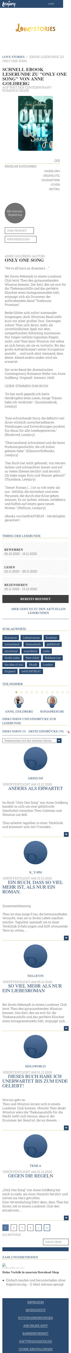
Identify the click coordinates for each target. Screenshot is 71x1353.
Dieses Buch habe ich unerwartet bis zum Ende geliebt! (35, 1081)
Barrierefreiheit (35, 1333)
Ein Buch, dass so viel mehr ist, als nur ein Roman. (32, 887)
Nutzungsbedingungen (35, 1318)
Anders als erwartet (35, 788)
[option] (35, 27)
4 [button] (32, 692)
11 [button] (68, 692)
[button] (55, 4)
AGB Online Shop (35, 1325)
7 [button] (47, 692)
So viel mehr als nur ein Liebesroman (32, 988)
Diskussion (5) (14, 731)
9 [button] (57, 692)
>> (47, 1227)
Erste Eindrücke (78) (46, 731)
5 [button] (37, 692)
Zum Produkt (17, 230)
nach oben (53, 1242)
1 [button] (16, 692)
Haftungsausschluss (35, 1341)
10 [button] (63, 692)
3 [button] (27, 692)
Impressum (35, 1302)
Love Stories (13, 57)
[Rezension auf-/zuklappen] (66, 834)
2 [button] (21, 692)
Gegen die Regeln (30, 1175)
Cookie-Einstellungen (36, 1349)
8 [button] (52, 692)
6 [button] (42, 692)
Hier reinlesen (18, 239)
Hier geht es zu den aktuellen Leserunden (38, 611)
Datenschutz (36, 1310)
